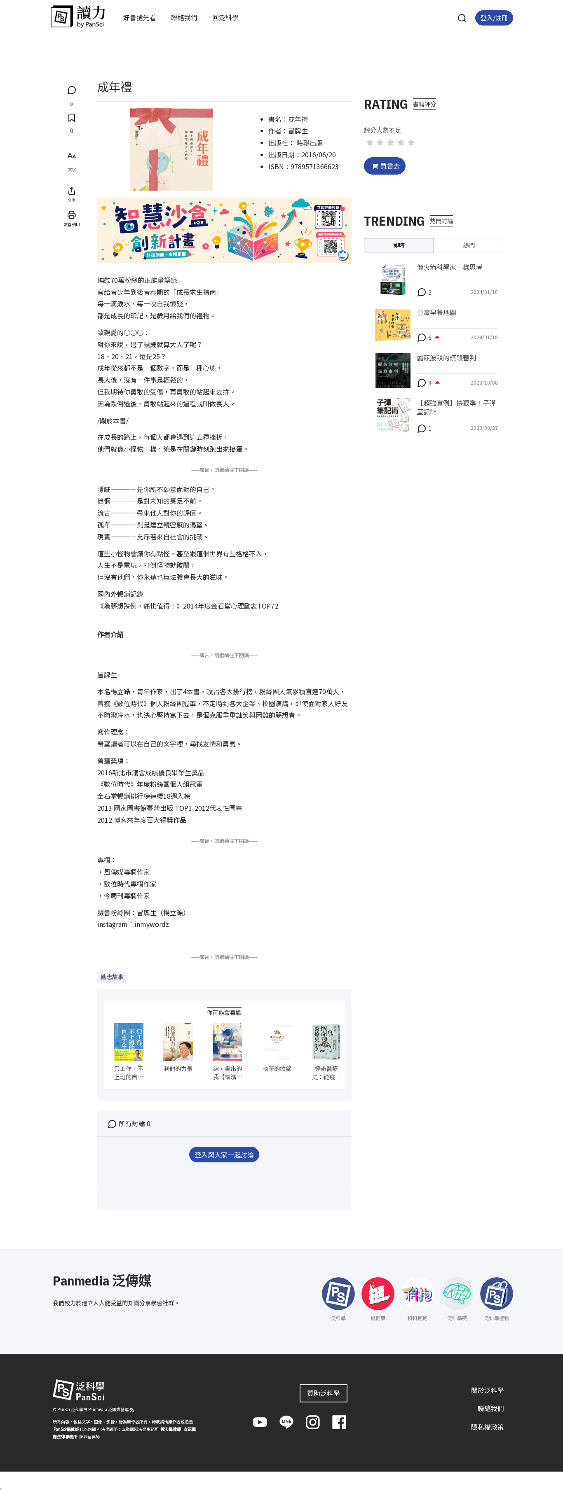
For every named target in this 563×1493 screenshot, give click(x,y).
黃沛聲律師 (170, 1428)
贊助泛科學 (323, 1392)
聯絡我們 (184, 17)
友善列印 (71, 224)
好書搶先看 (139, 17)
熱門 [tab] (469, 244)
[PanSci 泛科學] (78, 16)
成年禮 (298, 119)
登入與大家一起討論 (224, 1154)
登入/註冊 (494, 17)
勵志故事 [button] (112, 977)
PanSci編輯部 (66, 1428)
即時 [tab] (399, 244)
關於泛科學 (487, 1390)
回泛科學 (225, 17)
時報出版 (309, 142)
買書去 (390, 165)
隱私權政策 (487, 1427)
